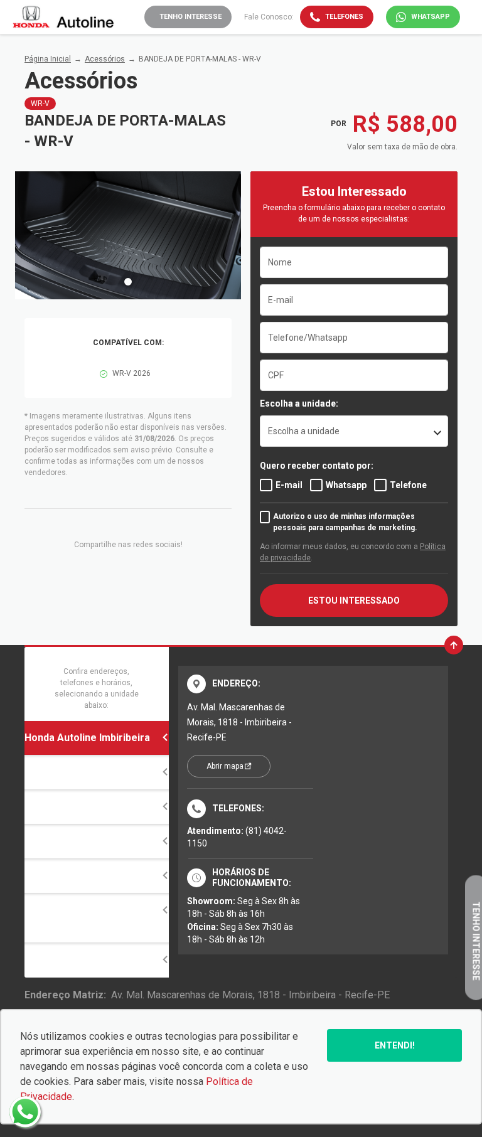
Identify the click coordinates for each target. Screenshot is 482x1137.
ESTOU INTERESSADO (354, 600)
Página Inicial (47, 59)
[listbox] (354, 431)
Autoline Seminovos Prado (87, 960)
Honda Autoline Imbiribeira (87, 738)
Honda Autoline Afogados (85, 772)
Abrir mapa (225, 766)
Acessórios (105, 59)
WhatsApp (430, 17)
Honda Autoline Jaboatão (84, 841)
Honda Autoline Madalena (84, 807)
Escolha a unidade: (299, 403)
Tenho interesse (190, 17)
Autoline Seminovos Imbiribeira (72, 917)
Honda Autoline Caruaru (80, 876)
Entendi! (395, 1045)
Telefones (344, 17)
